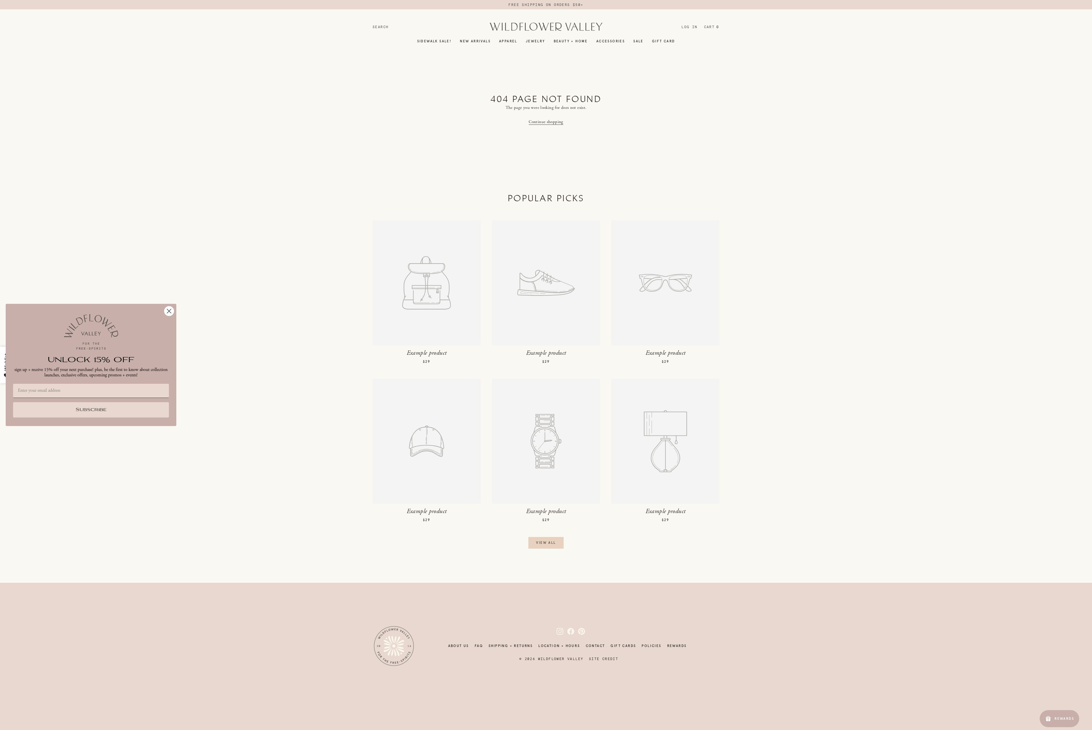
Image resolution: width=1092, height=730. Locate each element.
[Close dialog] (169, 311)
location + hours (559, 646)
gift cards (623, 646)
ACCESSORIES (610, 41)
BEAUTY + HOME (571, 41)
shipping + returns (511, 646)
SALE (638, 41)
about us (458, 646)
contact (595, 646)
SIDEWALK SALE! (434, 41)
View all (546, 543)
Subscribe (91, 410)
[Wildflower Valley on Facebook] (567, 631)
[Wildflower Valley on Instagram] (557, 631)
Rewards (677, 646)
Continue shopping (546, 122)
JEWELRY (535, 41)
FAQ (479, 646)
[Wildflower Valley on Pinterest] (578, 631)
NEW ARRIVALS (475, 41)
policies (651, 646)
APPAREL (508, 41)
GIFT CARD (663, 41)
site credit (603, 659)
